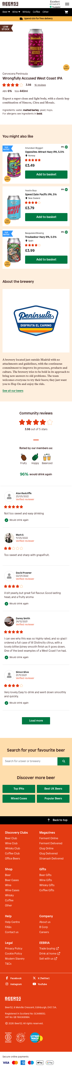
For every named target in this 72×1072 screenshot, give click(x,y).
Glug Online (46, 848)
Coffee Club (12, 853)
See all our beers (13, 390)
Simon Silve (22, 672)
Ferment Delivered (50, 843)
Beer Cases (12, 880)
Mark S (19, 535)
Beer (8, 875)
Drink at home (48, 953)
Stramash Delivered (51, 858)
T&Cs (8, 963)
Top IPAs (19, 788)
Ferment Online (48, 838)
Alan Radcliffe (23, 493)
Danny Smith (23, 618)
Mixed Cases (19, 798)
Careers (44, 932)
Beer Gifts (45, 875)
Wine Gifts (45, 880)
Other (8, 905)
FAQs (8, 927)
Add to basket (46, 174)
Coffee (9, 900)
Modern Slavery (14, 958)
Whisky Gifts (46, 885)
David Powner (24, 573)
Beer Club (11, 838)
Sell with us (46, 958)
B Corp (43, 927)
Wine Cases (12, 890)
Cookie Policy (13, 953)
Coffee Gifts (46, 890)
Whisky (9, 895)
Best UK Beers (53, 788)
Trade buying (47, 948)
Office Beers (12, 858)
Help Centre (12, 922)
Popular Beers (53, 798)
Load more (36, 720)
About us (44, 922)
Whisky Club (12, 848)
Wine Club (11, 843)
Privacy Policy (13, 948)
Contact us (11, 932)
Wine (8, 885)
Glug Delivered (48, 853)
